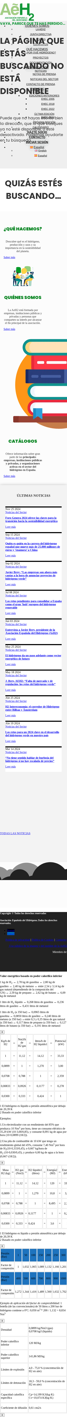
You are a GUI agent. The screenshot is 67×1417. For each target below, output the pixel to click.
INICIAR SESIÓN (37, 142)
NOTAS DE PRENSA (44, 74)
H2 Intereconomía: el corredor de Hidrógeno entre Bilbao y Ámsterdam (32, 708)
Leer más (10, 526)
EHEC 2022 (47, 108)
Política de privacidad (18, 939)
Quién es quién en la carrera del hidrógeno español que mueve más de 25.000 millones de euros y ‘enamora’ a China (32, 546)
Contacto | (61, 939)
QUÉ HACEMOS (37, 49)
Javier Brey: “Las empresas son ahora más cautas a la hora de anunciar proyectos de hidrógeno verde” (31, 575)
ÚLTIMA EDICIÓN (44, 114)
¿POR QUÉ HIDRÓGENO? (40, 52)
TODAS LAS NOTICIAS (15, 833)
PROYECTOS (40, 57)
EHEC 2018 (47, 103)
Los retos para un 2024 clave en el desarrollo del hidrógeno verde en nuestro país (32, 734)
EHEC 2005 (47, 98)
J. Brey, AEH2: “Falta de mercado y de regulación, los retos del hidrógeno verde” (30, 682)
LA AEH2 (41, 29)
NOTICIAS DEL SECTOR (44, 79)
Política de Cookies (43, 939)
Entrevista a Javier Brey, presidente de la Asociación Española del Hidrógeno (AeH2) (31, 631)
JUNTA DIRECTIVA (40, 34)
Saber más (9, 257)
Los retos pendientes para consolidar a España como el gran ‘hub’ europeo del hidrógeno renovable (33, 604)
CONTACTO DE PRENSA (40, 84)
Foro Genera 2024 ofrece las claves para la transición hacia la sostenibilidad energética (31, 519)
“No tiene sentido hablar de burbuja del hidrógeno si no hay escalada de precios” (29, 759)
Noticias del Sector (16, 512)
